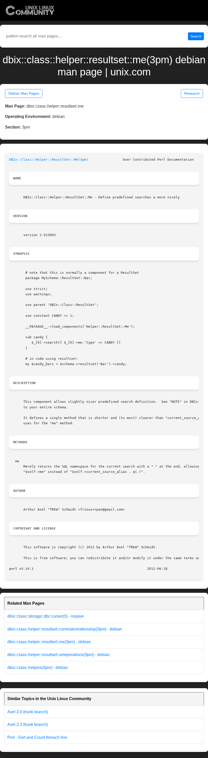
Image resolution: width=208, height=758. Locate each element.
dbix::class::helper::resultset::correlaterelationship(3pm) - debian (64, 629)
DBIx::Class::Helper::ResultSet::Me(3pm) (48, 159)
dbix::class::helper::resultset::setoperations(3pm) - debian (58, 654)
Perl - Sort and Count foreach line (37, 737)
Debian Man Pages (23, 93)
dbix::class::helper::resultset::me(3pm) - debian (49, 642)
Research (192, 93)
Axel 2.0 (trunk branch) (27, 712)
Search (196, 36)
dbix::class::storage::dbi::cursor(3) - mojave (45, 616)
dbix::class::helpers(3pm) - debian (37, 667)
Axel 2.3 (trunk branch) (27, 724)
